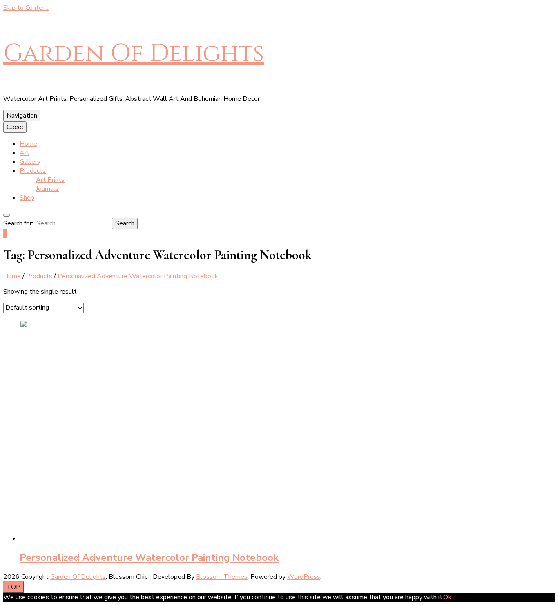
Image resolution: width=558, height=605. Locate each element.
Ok (447, 597)
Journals (47, 188)
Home (28, 143)
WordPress (303, 576)
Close (15, 127)
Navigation (22, 115)
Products (33, 170)
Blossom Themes (222, 576)
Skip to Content (26, 7)
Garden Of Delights (133, 53)
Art (24, 152)
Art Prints (50, 179)
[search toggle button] (6, 215)
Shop (27, 197)
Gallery (30, 161)
